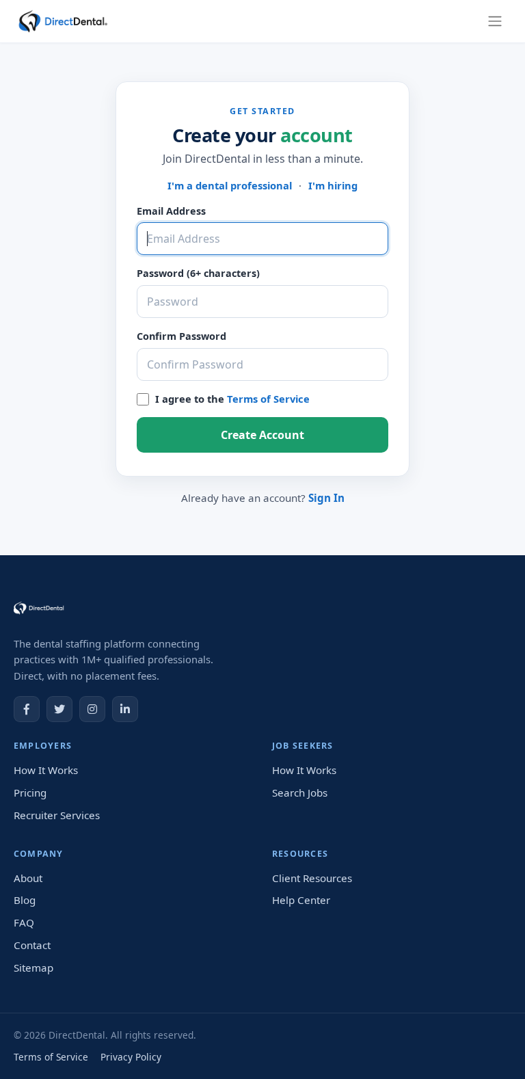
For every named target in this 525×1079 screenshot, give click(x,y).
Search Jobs (299, 792)
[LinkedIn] (125, 709)
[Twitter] (59, 709)
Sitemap (33, 967)
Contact (32, 945)
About (28, 878)
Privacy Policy (130, 1056)
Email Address (171, 210)
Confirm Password (181, 336)
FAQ (24, 922)
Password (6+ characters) (198, 273)
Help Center (301, 900)
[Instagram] (92, 709)
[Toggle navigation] (495, 21)
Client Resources (312, 878)
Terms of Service (268, 398)
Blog (25, 900)
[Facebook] (27, 709)
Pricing (30, 792)
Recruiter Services (57, 815)
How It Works (46, 770)
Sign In (326, 498)
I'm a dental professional (229, 185)
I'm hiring (333, 185)
